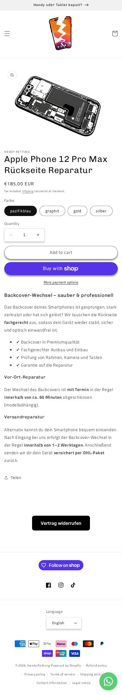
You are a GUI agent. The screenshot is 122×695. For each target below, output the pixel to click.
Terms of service (62, 674)
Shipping (27, 191)
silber (101, 211)
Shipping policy (91, 674)
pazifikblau (20, 211)
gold (77, 211)
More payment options (61, 282)
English (58, 623)
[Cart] (115, 33)
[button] (7, 33)
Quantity (11, 223)
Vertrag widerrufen (61, 523)
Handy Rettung (38, 665)
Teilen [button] (16, 477)
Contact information (52, 682)
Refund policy (96, 665)
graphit (52, 211)
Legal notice (81, 682)
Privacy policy (34, 674)
